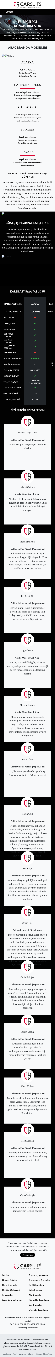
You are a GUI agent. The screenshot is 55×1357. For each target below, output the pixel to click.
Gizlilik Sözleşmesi (11, 1290)
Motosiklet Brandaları (39, 1299)
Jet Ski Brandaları (37, 1285)
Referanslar (7, 1294)
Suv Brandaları (35, 1304)
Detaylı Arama (35, 1290)
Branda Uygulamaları (39, 1275)
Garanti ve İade (9, 1285)
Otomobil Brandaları (38, 1309)
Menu (9, 12)
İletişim (5, 1275)
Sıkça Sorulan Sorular (12, 1299)
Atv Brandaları (35, 1294)
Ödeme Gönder (9, 1280)
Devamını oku (27, 1255)
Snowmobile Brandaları (39, 1280)
